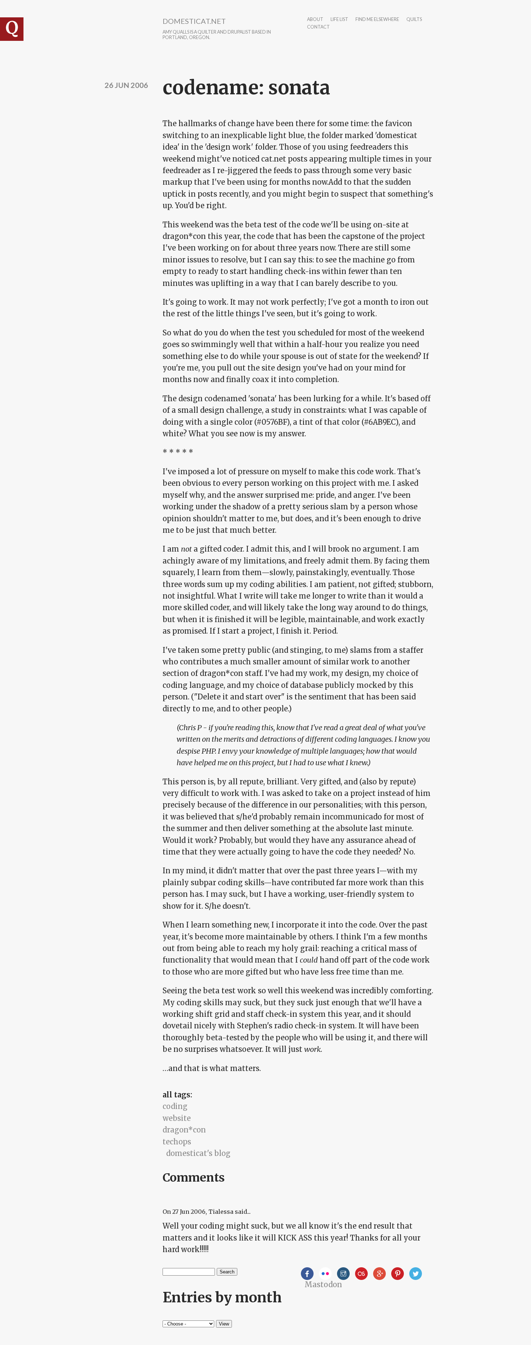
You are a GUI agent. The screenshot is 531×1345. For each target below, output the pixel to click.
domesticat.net (194, 21)
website (177, 1118)
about (315, 19)
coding (175, 1106)
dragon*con (184, 1129)
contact (318, 27)
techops (177, 1141)
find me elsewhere (377, 19)
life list (339, 19)
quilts (414, 19)
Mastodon (323, 1284)
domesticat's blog (198, 1153)
